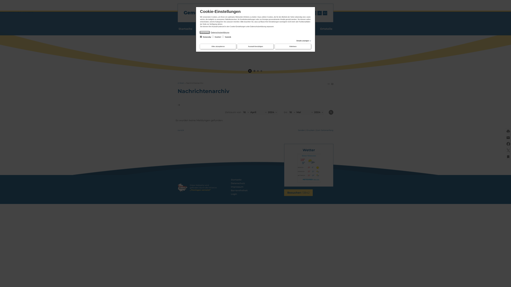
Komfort (217, 37)
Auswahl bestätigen (255, 46)
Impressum (204, 32)
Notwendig (207, 37)
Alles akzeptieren (218, 46)
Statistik (227, 37)
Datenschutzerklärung (220, 32)
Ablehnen (292, 46)
